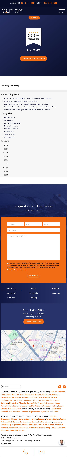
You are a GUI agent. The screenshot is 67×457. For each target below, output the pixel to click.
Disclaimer (23, 270)
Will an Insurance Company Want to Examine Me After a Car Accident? (27, 110)
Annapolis (47, 406)
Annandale (57, 422)
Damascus (20, 394)
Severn (61, 406)
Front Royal (32, 425)
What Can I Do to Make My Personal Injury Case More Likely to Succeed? (28, 98)
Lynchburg (27, 422)
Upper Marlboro (25, 400)
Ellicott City (13, 403)
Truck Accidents (9, 134)
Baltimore (38, 406)
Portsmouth (13, 428)
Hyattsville (45, 412)
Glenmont (24, 412)
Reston (62, 419)
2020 (5, 167)
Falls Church (42, 425)
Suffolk (12, 422)
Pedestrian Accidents (11, 129)
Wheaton (16, 412)
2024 (5, 153)
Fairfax (62, 428)
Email (41, 455)
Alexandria (14, 430)
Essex (57, 403)
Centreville (36, 422)
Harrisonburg (6, 425)
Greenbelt (14, 400)
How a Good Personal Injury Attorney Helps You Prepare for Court (26, 104)
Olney (3, 394)
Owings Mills (32, 403)
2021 (5, 164)
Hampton (4, 428)
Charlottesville (46, 422)
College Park (36, 400)
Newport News (17, 419)
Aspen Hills (10, 394)
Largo (52, 400)
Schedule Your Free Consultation (33, 58)
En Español (34, 18)
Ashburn (49, 419)
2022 (5, 160)
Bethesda (55, 394)
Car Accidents (8, 120)
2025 (5, 149)
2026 (5, 145)
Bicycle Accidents (9, 117)
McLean (27, 419)
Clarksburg (5, 400)
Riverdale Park (6, 412)
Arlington (52, 416)
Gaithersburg (27, 397)
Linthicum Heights (27, 406)
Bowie (33, 288)
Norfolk (22, 430)
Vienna (25, 425)
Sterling (56, 419)
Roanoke (19, 422)
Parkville (4, 406)
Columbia (4, 403)
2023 (5, 156)
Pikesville (22, 403)
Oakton (51, 425)
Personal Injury (9, 132)
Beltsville (45, 400)
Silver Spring (11, 288)
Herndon (34, 419)
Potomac (61, 392)
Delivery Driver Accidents (12, 123)
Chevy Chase (37, 397)
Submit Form (33, 275)
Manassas (56, 293)
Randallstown (13, 406)
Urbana (54, 397)
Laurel (57, 400)
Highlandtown (34, 412)
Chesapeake (33, 293)
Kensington (16, 397)
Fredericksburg (44, 428)
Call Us (25, 455)
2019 (5, 171)
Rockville (54, 392)
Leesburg (33, 298)
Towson (41, 403)
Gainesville (33, 428)
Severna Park (11, 293)
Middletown (46, 394)
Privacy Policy (12, 270)
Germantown (6, 397)
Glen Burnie (16, 409)
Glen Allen (11, 298)
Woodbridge (23, 428)
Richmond (5, 422)
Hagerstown (29, 394)
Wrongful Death (9, 137)
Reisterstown (49, 403)
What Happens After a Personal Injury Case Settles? (21, 101)
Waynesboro (16, 425)
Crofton (54, 406)
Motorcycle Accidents (11, 126)
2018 (5, 175)
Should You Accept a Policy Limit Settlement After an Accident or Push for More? (30, 107)
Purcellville (59, 425)
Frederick (55, 288)
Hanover (38, 394)
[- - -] (62, 9)
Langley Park (56, 409)
